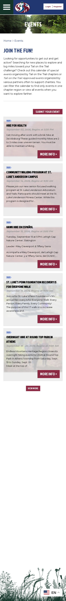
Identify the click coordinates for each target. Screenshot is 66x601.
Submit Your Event (48, 111)
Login (48, 6)
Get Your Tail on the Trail (22, 7)
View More (33, 388)
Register (58, 6)
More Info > (48, 154)
